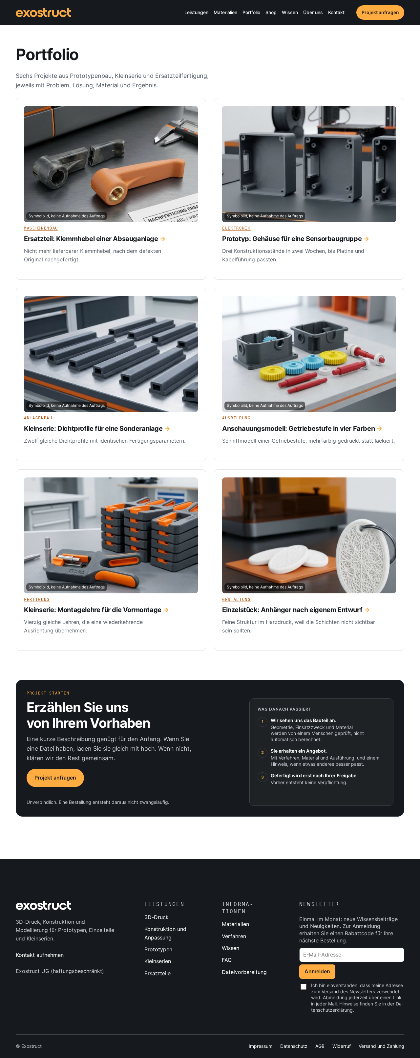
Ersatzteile (157, 973)
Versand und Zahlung (381, 1046)
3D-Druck (156, 917)
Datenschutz (293, 1046)
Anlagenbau (38, 418)
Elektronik (236, 228)
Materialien (235, 924)
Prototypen (158, 949)
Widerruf (341, 1046)
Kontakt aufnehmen (40, 955)
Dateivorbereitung (244, 972)
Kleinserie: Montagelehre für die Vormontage (92, 610)
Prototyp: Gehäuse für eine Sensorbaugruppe (292, 239)
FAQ (227, 960)
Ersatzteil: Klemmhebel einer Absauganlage (91, 239)
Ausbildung (236, 418)
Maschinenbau (41, 228)
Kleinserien (157, 961)
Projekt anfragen (380, 12)
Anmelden (317, 971)
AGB (320, 1046)
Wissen (230, 948)
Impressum (260, 1046)
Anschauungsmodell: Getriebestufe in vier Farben (298, 428)
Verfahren (234, 936)
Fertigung (37, 599)
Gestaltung (236, 599)
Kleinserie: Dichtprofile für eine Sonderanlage (93, 428)
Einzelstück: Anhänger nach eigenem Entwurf (292, 610)
